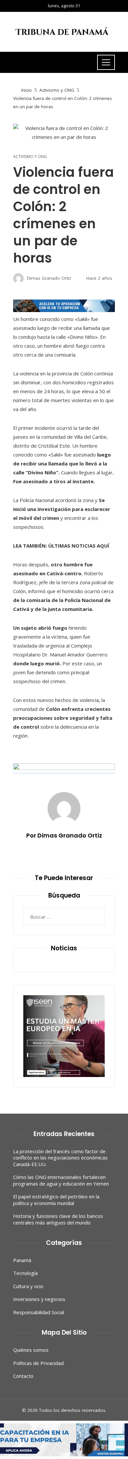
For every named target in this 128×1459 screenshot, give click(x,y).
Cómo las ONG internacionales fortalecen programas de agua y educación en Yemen (61, 1180)
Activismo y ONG (30, 157)
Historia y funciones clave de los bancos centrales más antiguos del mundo (58, 1219)
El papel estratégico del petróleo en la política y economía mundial (56, 1199)
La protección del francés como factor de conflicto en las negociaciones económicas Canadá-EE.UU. (60, 1157)
